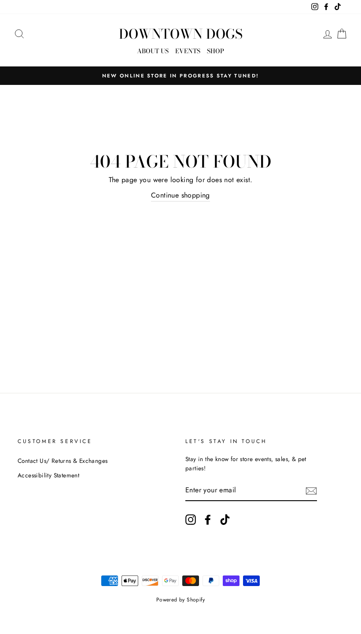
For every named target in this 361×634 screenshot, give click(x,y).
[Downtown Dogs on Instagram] (190, 519)
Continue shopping (180, 195)
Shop (215, 51)
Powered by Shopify (180, 600)
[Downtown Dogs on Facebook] (208, 519)
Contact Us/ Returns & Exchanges (62, 460)
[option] (180, 76)
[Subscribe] (311, 490)
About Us (153, 51)
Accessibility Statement (48, 475)
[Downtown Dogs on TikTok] (225, 519)
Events (187, 51)
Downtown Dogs (181, 33)
